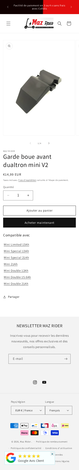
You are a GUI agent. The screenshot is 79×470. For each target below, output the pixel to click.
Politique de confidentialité (26, 448)
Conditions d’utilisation (58, 448)
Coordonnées (55, 454)
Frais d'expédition (27, 180)
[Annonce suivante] (71, 7)
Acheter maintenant (39, 223)
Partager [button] (14, 297)
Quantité (8, 187)
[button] (8, 23)
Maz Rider (25, 441)
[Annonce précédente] (7, 7)
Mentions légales (60, 461)
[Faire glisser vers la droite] (49, 143)
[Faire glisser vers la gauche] (30, 143)
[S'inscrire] (65, 359)
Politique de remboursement (51, 441)
